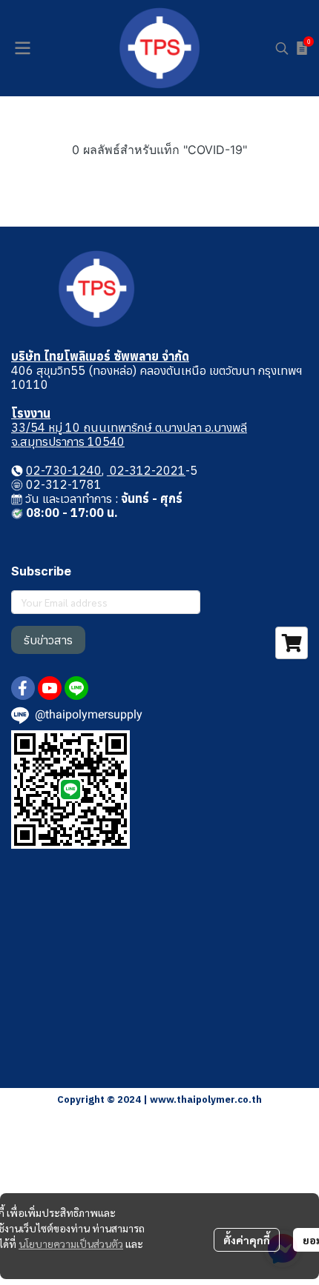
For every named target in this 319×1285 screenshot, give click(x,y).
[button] (282, 48)
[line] (76, 688)
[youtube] (50, 688)
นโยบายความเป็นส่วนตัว (71, 1243)
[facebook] (23, 688)
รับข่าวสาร (48, 640)
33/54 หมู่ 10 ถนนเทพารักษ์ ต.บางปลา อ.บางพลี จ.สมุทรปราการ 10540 (129, 434)
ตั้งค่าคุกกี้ (246, 1239)
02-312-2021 (146, 470)
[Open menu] (22, 48)
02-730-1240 (64, 470)
